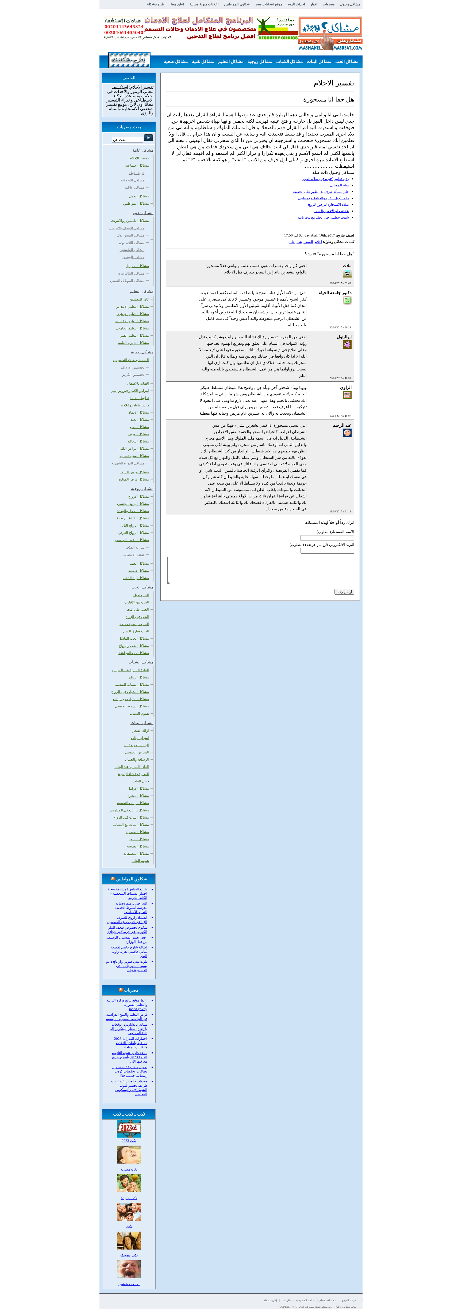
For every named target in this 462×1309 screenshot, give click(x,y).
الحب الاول (141, 595)
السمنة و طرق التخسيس (131, 360)
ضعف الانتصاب (133, 555)
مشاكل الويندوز (133, 257)
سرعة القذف (134, 547)
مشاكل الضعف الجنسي (132, 540)
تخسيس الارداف (132, 367)
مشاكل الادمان (138, 412)
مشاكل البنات (319, 61)
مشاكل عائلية (134, 187)
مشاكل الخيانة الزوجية (133, 518)
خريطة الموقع (349, 1300)
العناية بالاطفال (138, 383)
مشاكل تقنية (203, 61)
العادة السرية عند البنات (131, 767)
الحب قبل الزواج (137, 617)
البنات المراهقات (136, 745)
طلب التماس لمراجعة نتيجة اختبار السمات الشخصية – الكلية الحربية (127, 893)
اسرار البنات (140, 738)
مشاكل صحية (176, 61)
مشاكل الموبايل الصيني (127, 281)
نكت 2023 (129, 1141)
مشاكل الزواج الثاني (134, 525)
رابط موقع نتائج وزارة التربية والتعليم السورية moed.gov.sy (127, 1004)
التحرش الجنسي (137, 752)
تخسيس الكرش (132, 375)
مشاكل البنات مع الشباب (131, 825)
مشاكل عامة (347, 75)
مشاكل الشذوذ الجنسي (132, 706)
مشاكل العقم (139, 563)
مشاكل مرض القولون (133, 479)
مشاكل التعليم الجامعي (132, 328)
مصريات (329, 4)
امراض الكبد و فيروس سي (130, 391)
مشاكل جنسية (138, 571)
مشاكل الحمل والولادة (133, 511)
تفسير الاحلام (139, 158)
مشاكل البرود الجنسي (133, 504)
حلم (292, 242)
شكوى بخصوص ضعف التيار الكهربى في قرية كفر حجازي (127, 929)
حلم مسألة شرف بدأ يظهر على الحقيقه (320, 192)
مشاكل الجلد (139, 420)
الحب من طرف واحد (134, 624)
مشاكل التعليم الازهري (133, 314)
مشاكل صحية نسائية (134, 456)
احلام (318, 242)
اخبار (313, 4)
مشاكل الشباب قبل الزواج (130, 692)
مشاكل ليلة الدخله (136, 578)
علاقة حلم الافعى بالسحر (331, 211)
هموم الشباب (139, 713)
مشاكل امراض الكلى (134, 449)
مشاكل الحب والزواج (134, 646)
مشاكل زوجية (260, 61)
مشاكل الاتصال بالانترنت (126, 228)
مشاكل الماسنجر (132, 250)
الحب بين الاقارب (136, 602)
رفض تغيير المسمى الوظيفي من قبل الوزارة (126, 939)
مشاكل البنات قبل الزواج (131, 817)
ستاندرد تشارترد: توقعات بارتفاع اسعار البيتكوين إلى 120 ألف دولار (128, 1028)
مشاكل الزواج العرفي (133, 533)
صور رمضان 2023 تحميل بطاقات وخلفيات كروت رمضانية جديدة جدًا (129, 1071)
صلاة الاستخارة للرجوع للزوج (328, 204)
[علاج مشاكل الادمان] (201, 39)
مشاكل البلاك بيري (130, 273)
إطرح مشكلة (156, 4)
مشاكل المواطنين (136, 203)
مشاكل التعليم (231, 61)
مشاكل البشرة (138, 796)
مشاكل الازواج (138, 496)
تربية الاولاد (136, 173)
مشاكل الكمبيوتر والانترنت (130, 221)
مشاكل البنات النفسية (133, 803)
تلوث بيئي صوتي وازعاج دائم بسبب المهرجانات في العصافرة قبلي (126, 965)
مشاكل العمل (139, 196)
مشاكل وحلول (350, 4)
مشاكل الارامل (138, 788)
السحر (308, 242)
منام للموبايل (339, 185)
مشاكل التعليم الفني (134, 335)
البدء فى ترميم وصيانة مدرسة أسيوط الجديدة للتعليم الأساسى (130, 907)
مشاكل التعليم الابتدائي (132, 307)
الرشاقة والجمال (137, 759)
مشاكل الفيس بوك (130, 235)
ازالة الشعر (141, 731)
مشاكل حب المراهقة (133, 653)
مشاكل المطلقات (136, 854)
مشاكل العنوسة (137, 846)
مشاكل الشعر (139, 839)
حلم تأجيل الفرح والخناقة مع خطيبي (323, 198)
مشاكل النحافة (138, 441)
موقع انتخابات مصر (268, 4)
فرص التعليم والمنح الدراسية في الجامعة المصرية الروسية (126, 1016)
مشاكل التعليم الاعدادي (132, 321)
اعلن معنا (177, 4)
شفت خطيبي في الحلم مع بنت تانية (323, 217)
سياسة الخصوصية (305, 1300)
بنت (299, 242)
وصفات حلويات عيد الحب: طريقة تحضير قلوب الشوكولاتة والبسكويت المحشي (128, 1087)
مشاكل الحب (347, 61)
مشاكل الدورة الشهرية (127, 463)
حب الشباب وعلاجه (135, 405)
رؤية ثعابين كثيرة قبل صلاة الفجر (325, 179)
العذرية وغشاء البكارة (133, 774)
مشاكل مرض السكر (134, 472)
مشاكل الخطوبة (137, 832)
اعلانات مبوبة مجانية (204, 4)
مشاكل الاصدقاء (132, 180)
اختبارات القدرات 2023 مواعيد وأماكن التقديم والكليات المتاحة (130, 1043)
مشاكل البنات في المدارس (129, 810)
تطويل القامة (139, 398)
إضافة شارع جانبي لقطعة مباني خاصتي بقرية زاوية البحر (129, 951)
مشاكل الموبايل (137, 266)
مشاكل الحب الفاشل (133, 638)
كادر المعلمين (139, 299)
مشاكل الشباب (289, 61)
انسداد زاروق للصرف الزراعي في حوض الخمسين (127, 920)
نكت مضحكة (129, 1255)
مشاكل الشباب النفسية (132, 684)
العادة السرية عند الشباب (130, 670)
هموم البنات (140, 861)
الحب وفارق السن (136, 631)
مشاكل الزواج (139, 677)
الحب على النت (138, 609)
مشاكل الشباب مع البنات (131, 699)
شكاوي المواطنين (237, 4)
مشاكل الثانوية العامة (133, 343)
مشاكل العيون (138, 434)
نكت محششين (129, 1284)
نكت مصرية (129, 1169)
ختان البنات (141, 781)
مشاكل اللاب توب (131, 243)
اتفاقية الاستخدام (328, 1300)
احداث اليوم (296, 4)
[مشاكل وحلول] (330, 50)
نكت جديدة (129, 1198)
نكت (129, 1227)
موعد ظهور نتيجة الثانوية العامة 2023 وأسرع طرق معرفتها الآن (129, 1057)
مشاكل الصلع (139, 427)
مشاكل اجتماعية (137, 165)
